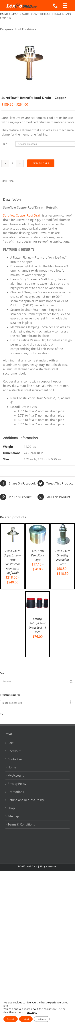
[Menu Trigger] (65, 5)
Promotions (16, 792)
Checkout (14, 751)
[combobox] (37, 702)
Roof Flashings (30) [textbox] (36, 702)
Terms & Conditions (21, 824)
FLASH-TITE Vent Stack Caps (38, 555)
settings (32, 1012)
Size (4, 144)
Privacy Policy (17, 784)
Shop (15, 14)
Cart (10, 743)
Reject (26, 1018)
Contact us (15, 759)
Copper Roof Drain (29, 215)
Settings (42, 1018)
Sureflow (9, 215)
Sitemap (13, 816)
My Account (16, 775)
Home (4, 14)
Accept (10, 1018)
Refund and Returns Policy (26, 800)
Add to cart (41, 163)
